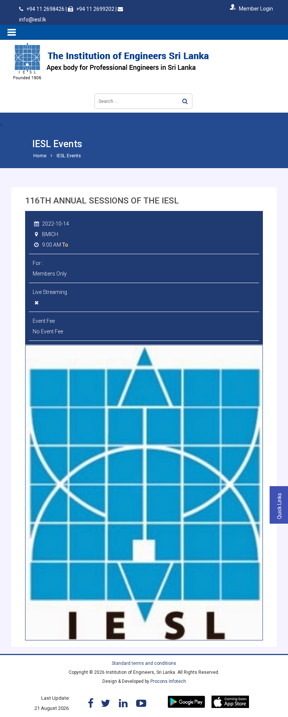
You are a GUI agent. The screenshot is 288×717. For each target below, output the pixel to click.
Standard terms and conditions (144, 663)
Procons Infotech (168, 681)
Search (185, 101)
